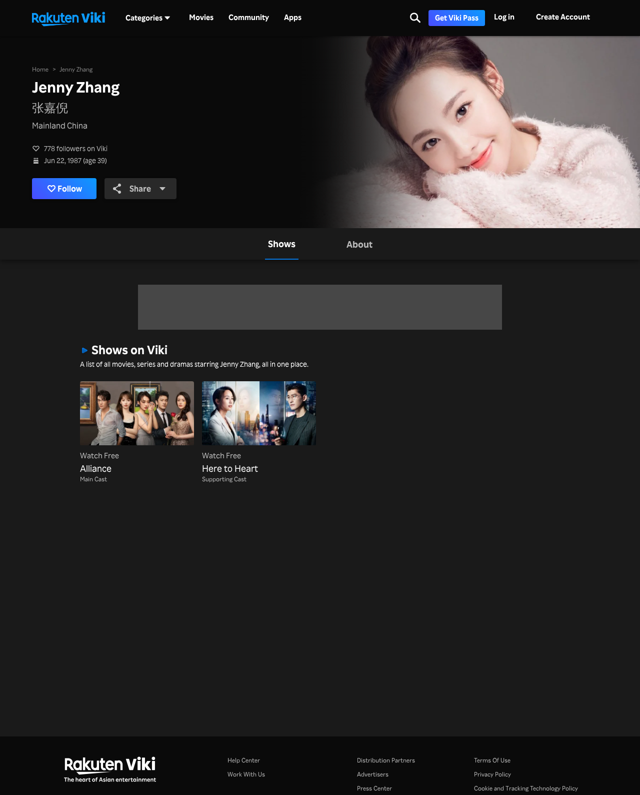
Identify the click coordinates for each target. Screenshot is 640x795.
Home (40, 69)
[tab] (281, 244)
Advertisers (372, 774)
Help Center (244, 760)
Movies (201, 17)
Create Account (563, 17)
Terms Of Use (492, 760)
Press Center (374, 788)
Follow (70, 189)
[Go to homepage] (68, 18)
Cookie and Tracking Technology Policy (526, 788)
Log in (504, 17)
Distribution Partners (386, 760)
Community (248, 17)
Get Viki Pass (456, 18)
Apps (293, 17)
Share (140, 189)
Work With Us (246, 774)
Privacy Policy (492, 774)
